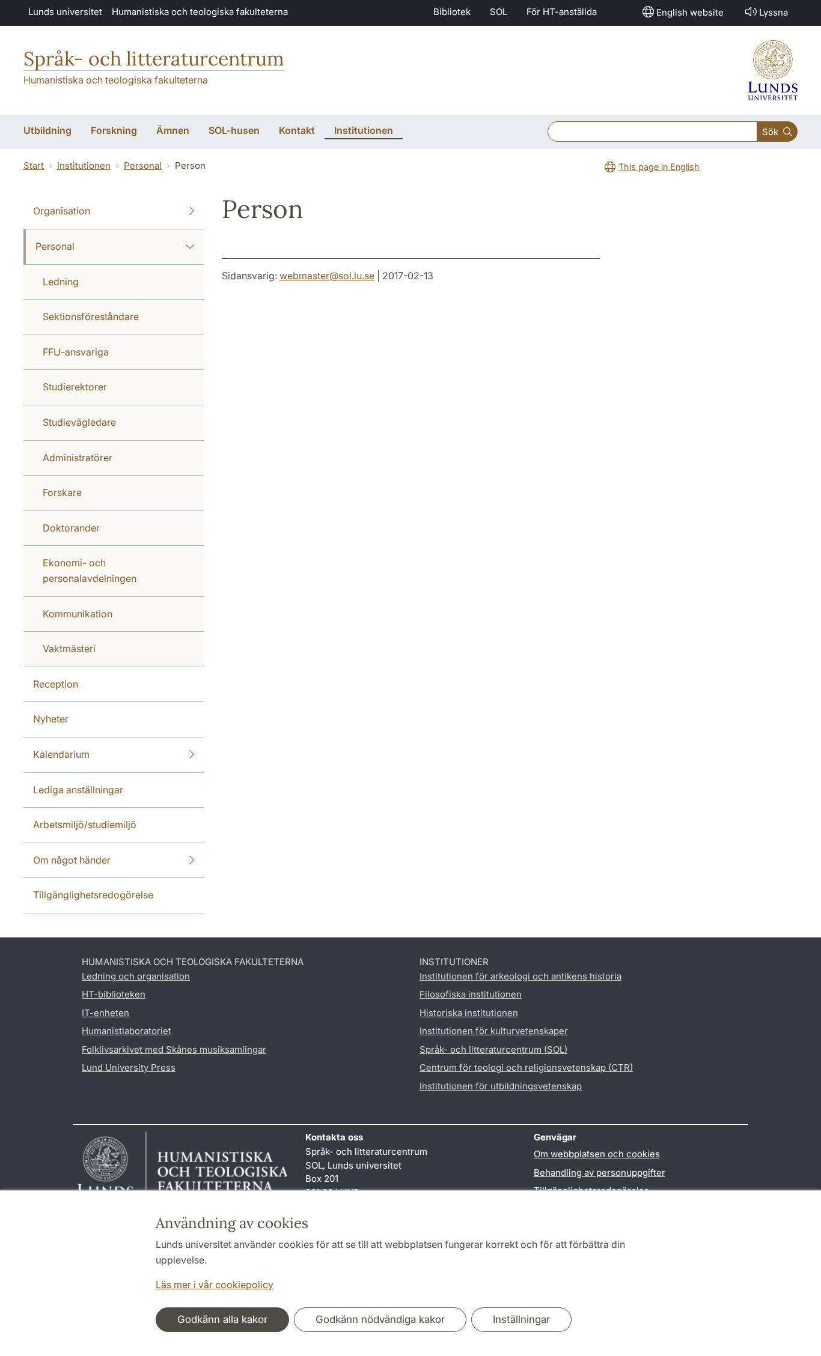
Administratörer (77, 458)
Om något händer (72, 860)
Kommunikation (77, 614)
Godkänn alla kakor (222, 1319)
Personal (143, 165)
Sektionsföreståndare (91, 316)
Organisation (61, 211)
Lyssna (773, 12)
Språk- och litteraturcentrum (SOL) (493, 1049)
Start (33, 165)
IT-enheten (105, 1013)
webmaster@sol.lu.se (326, 276)
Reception (55, 684)
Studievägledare (79, 422)
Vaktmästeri (69, 649)
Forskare (62, 492)
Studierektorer (75, 387)
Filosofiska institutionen (471, 994)
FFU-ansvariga (76, 352)
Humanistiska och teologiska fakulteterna (200, 11)
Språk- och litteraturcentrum (153, 58)
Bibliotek (452, 11)
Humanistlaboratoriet (126, 1031)
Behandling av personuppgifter (599, 1172)
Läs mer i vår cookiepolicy (214, 1285)
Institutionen (84, 165)
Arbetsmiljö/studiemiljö (84, 825)
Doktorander (71, 528)
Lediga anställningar (78, 790)
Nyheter (51, 719)
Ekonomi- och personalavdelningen (89, 570)
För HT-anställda (561, 11)
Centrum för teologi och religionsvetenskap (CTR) (526, 1067)
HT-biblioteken (113, 994)
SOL (498, 11)
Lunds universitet (65, 11)
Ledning (61, 282)
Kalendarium (61, 754)
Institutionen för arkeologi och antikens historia (520, 976)
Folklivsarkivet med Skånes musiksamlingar (174, 1049)
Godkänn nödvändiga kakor (380, 1319)
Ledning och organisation (136, 976)
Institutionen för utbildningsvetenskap (501, 1086)
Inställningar (521, 1319)
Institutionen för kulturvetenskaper (494, 1031)
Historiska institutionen (469, 1013)
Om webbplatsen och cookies (597, 1154)
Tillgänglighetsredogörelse (93, 895)
